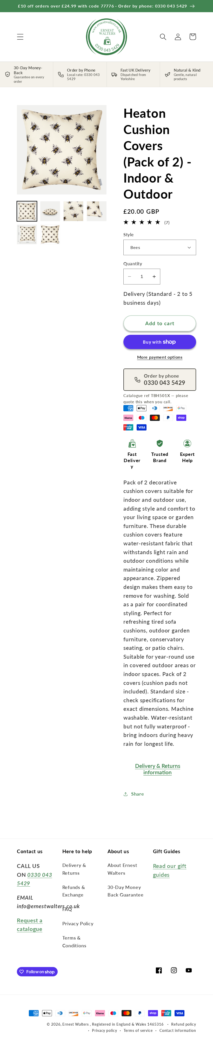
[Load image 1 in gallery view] (27, 211)
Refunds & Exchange (73, 891)
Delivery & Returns (74, 868)
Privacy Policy (78, 923)
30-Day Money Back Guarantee (126, 891)
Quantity (132, 263)
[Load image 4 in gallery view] (97, 211)
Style (128, 234)
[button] (20, 36)
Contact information (177, 1030)
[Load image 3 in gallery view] (73, 211)
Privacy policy (104, 1030)
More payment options (160, 357)
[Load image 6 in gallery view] (50, 235)
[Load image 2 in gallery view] (50, 211)
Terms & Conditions (74, 941)
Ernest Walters (76, 1024)
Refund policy (183, 1024)
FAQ (67, 909)
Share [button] (137, 794)
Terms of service (138, 1030)
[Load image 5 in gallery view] (27, 235)
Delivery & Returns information (157, 768)
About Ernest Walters (122, 868)
